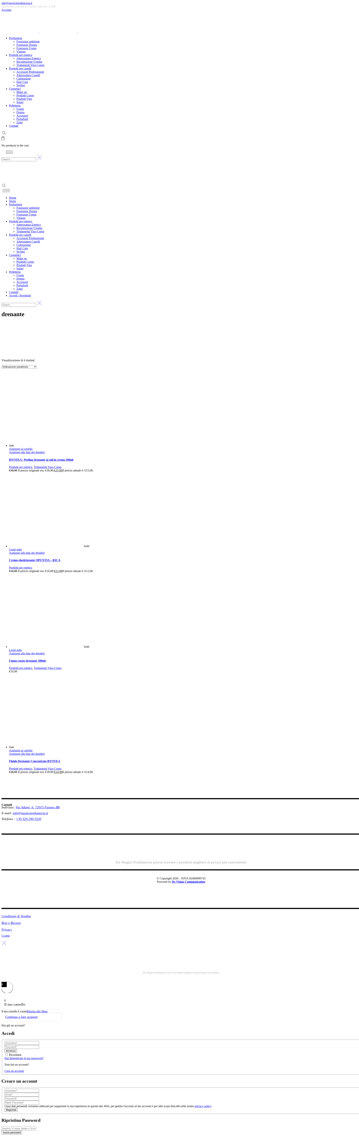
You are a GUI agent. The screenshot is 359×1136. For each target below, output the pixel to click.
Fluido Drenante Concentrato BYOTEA (34, 761)
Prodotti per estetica (20, 467)
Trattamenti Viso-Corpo (48, 467)
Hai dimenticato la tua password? (24, 1058)
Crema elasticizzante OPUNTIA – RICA (34, 560)
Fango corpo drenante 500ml (27, 660)
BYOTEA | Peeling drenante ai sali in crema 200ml (41, 459)
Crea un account (14, 1071)
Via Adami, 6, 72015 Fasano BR (38, 807)
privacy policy (203, 1106)
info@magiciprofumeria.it (16, 3)
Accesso (6, 9)
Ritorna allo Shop (37, 1011)
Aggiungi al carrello (21, 448)
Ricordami (15, 1054)
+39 (19, 819)
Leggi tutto (15, 549)
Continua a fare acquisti (21, 1017)
